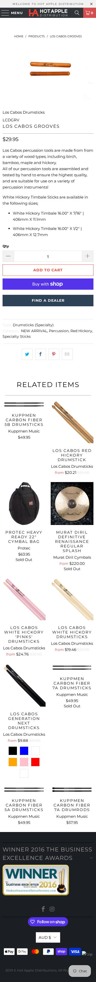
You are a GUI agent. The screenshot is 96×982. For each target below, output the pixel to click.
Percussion (59, 331)
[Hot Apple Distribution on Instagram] (52, 909)
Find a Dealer (48, 300)
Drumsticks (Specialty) (33, 325)
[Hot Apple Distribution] (48, 13)
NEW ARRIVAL (34, 331)
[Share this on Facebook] (40, 354)
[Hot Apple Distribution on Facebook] (43, 909)
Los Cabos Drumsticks (24, 112)
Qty (6, 246)
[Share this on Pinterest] (53, 354)
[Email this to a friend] (67, 354)
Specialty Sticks (17, 336)
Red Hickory (81, 331)
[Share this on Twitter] (27, 354)
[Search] (77, 13)
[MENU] (3, 13)
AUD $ (45, 937)
